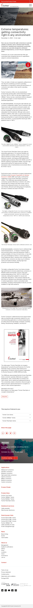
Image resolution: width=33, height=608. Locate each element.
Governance (4, 555)
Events (3, 535)
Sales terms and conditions (8, 576)
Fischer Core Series (6, 495)
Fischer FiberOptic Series (8, 500)
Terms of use (4, 570)
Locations (3, 552)
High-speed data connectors (9, 475)
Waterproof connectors (7, 469)
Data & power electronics (8, 510)
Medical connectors (6, 480)
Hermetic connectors (6, 471)
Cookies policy (5, 574)
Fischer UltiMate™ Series (7, 497)
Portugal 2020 (5, 578)
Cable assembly (5, 508)
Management (4, 545)
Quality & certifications (7, 547)
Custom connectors (6, 482)
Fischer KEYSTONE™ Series (8, 517)
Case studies (4, 537)
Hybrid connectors (6, 476)
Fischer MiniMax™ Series (7, 499)
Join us (3, 557)
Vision (2, 553)
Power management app (7, 526)
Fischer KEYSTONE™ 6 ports (8, 521)
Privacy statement (6, 572)
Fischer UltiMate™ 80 (6, 523)
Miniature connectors (6, 473)
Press (2, 550)
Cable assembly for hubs (7, 524)
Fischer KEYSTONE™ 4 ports (8, 519)
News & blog (4, 534)
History (3, 548)
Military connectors (6, 478)
